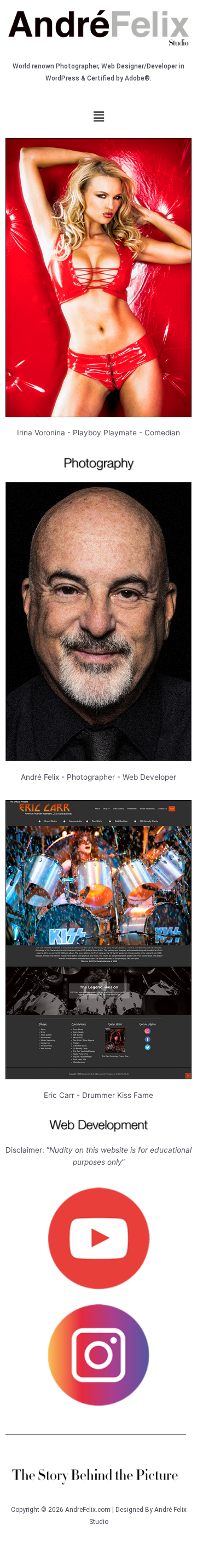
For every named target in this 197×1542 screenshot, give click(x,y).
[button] (98, 116)
